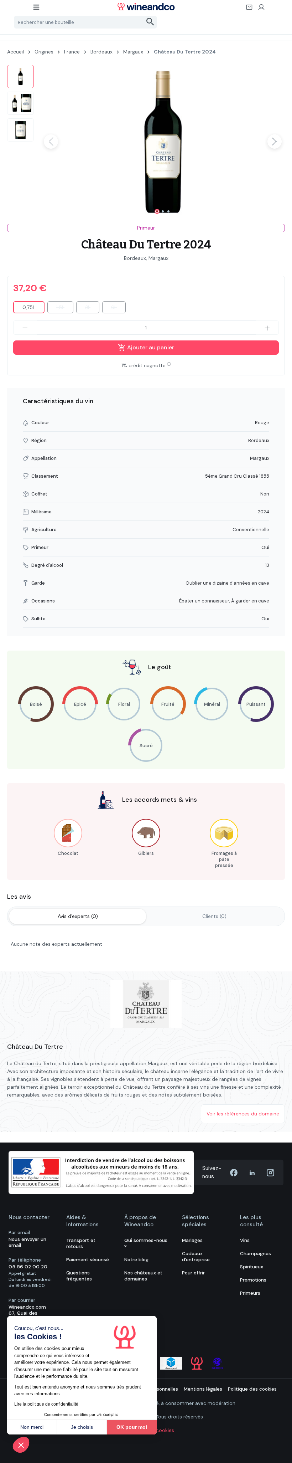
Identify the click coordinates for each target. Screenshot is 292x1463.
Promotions (253, 1280)
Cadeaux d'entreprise (196, 1257)
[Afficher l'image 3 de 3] (168, 211)
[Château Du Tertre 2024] (162, 141)
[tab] (77, 916)
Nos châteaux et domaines (143, 1276)
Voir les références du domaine (243, 1113)
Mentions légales (203, 1389)
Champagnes (255, 1254)
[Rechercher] (150, 22)
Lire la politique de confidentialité (46, 1404)
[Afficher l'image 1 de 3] (157, 211)
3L (92, 308)
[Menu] (36, 9)
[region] (146, 141)
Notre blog (136, 1260)
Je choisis (82, 1427)
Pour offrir (193, 1273)
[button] (21, 1444)
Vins (245, 1240)
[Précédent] (51, 141)
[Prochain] (274, 141)
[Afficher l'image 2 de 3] (163, 211)
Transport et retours (80, 1243)
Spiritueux (251, 1267)
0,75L (28, 307)
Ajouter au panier (150, 347)
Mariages (192, 1240)
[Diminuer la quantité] (25, 327)
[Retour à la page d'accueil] (146, 6)
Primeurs (250, 1293)
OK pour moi (131, 1427)
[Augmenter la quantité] (267, 327)
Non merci (31, 1427)
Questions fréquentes (79, 1276)
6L (118, 308)
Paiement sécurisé (87, 1260)
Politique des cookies (252, 1389)
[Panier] (249, 9)
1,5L (64, 308)
